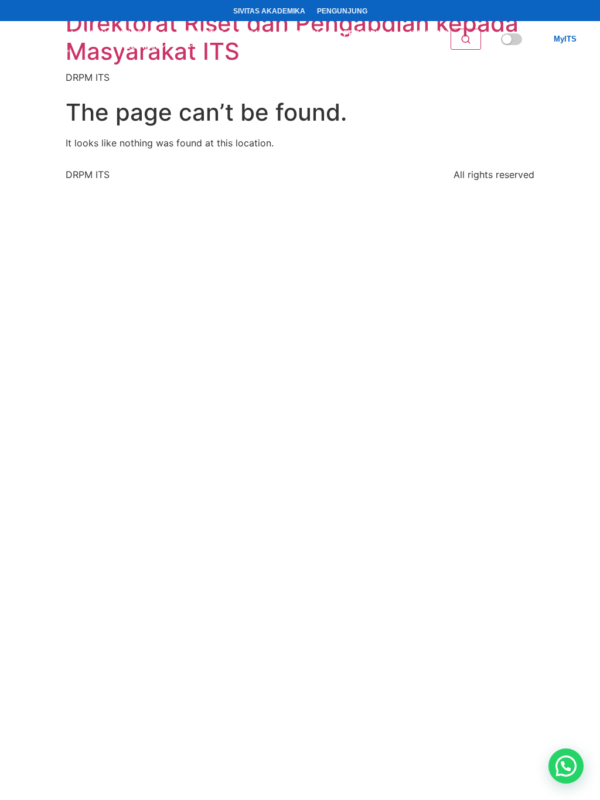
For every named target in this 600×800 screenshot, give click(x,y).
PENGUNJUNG (342, 11)
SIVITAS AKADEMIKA (269, 11)
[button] (566, 766)
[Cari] (466, 39)
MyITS (565, 39)
